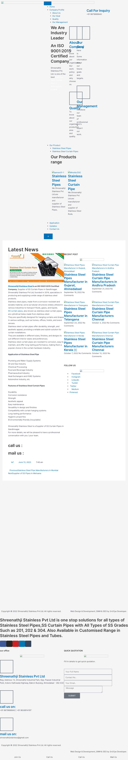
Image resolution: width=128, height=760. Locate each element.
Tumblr (74, 383)
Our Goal (56, 16)
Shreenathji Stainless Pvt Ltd (22, 676)
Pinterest (74, 392)
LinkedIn (75, 380)
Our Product (55, 145)
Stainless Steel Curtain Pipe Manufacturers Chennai (103, 314)
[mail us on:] (6, 724)
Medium (75, 389)
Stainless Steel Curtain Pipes (65, 151)
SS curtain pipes (15, 311)
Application (54, 223)
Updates (53, 226)
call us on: (8, 707)
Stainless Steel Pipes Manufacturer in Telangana (75, 314)
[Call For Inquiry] (90, 4)
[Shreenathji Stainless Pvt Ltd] (6, 666)
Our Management (60, 22)
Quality (55, 19)
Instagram (75, 377)
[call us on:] (6, 697)
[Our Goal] (83, 33)
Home (52, 6)
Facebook (75, 374)
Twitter (73, 386)
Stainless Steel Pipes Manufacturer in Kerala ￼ (75, 344)
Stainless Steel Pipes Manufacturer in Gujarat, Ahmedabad (75, 282)
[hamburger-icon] (47, 3)
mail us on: (8, 734)
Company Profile (57, 10)
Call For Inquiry (98, 10)
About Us (56, 13)
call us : (15, 445)
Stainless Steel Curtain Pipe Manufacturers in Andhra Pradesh (104, 280)
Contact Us (54, 229)
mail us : (16, 453)
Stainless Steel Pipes (61, 148)
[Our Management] (83, 92)
